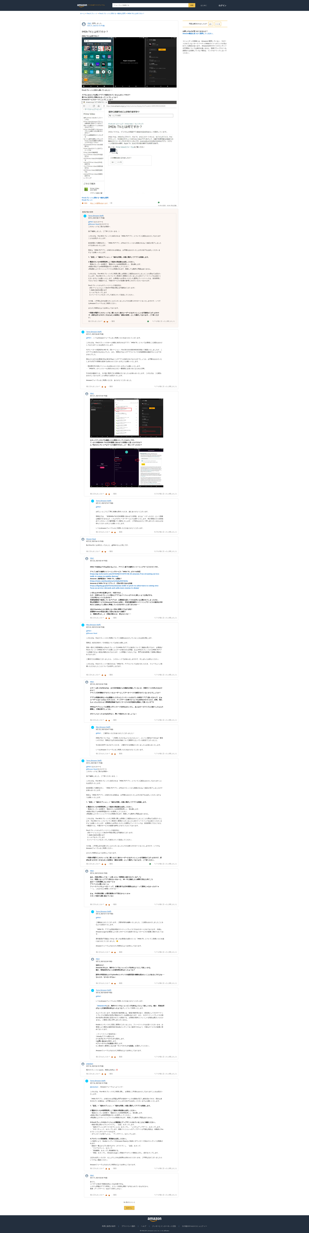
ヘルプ (143, 1226)
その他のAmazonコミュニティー (194, 1226)
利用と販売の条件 (109, 1226)
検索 (191, 5)
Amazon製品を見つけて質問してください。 (198, 33)
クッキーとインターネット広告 (164, 1226)
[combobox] (153, 5)
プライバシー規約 (128, 1226)
